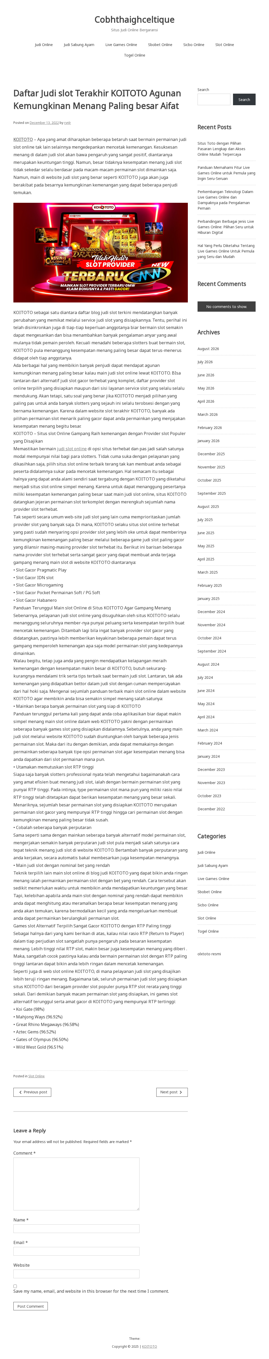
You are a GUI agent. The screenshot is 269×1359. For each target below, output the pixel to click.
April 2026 (206, 401)
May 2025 (206, 545)
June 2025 (206, 532)
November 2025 (211, 466)
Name (21, 1220)
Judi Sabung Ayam (79, 44)
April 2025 (206, 559)
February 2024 (210, 743)
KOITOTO (149, 1346)
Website (21, 1265)
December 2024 (211, 611)
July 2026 (205, 361)
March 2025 (208, 572)
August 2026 (208, 348)
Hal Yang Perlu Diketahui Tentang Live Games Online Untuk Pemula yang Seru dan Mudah (226, 251)
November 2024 (211, 624)
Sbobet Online (160, 44)
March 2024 (208, 730)
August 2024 (208, 664)
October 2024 (209, 637)
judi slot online (72, 449)
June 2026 (206, 374)
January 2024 (209, 756)
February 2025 (210, 585)
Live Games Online (121, 44)
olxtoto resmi (209, 953)
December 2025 (211, 453)
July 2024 (205, 677)
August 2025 (208, 506)
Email (20, 1242)
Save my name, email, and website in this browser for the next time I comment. (91, 1291)
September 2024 (212, 651)
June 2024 (206, 690)
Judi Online (44, 44)
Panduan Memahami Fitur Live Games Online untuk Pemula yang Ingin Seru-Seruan (226, 173)
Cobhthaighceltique (135, 19)
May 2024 (206, 703)
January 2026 (209, 440)
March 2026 (208, 414)
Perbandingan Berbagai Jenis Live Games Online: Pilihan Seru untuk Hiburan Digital (226, 227)
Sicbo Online (193, 44)
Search (203, 89)
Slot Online (224, 44)
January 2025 (209, 598)
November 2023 (211, 782)
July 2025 (205, 519)
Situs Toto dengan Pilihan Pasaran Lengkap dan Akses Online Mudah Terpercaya (221, 149)
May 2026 (206, 388)
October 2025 (209, 480)
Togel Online (134, 55)
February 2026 (210, 427)
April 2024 (206, 716)
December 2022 (211, 808)
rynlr (67, 122)
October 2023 (209, 795)
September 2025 (212, 493)
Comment (24, 1153)
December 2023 (211, 769)
